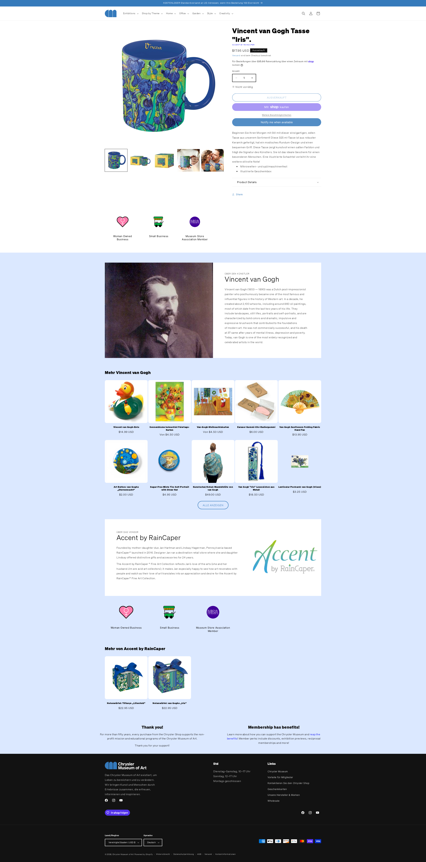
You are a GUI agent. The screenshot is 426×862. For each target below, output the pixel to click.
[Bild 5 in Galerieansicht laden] (212, 160)
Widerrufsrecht (163, 854)
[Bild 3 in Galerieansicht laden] (164, 160)
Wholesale (273, 800)
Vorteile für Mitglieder (280, 777)
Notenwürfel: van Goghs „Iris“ (170, 703)
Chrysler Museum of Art (123, 854)
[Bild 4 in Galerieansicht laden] (188, 160)
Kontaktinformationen (225, 854)
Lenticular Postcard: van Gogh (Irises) (299, 487)
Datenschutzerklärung (183, 854)
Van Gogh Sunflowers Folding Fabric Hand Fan (299, 428)
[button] (130, 13)
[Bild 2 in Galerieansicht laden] (140, 160)
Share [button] (239, 194)
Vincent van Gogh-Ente (126, 427)
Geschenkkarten (277, 789)
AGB (199, 854)
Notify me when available (277, 122)
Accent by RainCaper (243, 45)
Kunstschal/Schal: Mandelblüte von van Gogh (213, 488)
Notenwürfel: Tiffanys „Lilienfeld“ (126, 703)
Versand (236, 55)
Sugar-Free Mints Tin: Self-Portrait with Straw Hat (169, 488)
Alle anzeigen (213, 505)
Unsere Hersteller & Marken (284, 794)
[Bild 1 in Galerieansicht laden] (116, 160)
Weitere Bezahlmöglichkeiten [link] (276, 115)
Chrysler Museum (278, 771)
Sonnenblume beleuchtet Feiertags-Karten (170, 428)
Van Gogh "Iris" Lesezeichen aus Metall (256, 488)
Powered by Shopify (143, 854)
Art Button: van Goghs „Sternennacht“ (126, 488)
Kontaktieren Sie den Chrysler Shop (288, 783)
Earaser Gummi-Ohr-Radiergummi (256, 427)
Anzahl (235, 71)
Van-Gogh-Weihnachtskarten (213, 427)
